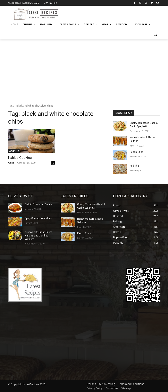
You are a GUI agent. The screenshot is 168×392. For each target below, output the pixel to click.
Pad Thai (135, 165)
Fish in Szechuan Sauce (38, 204)
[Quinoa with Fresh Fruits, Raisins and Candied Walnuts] (15, 235)
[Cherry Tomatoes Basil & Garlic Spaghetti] (120, 126)
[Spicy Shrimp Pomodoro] (15, 221)
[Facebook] (134, 3)
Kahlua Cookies (20, 158)
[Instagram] (140, 3)
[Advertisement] (84, 70)
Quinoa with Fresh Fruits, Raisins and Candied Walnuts (39, 236)
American (14, 150)
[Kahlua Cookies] (31, 141)
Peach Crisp (136, 152)
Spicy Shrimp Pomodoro (38, 218)
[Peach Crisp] (120, 155)
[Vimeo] (151, 3)
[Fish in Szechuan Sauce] (15, 207)
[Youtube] (157, 3)
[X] (146, 3)
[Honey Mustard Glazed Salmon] (120, 141)
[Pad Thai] (120, 169)
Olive (11, 162)
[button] (155, 34)
